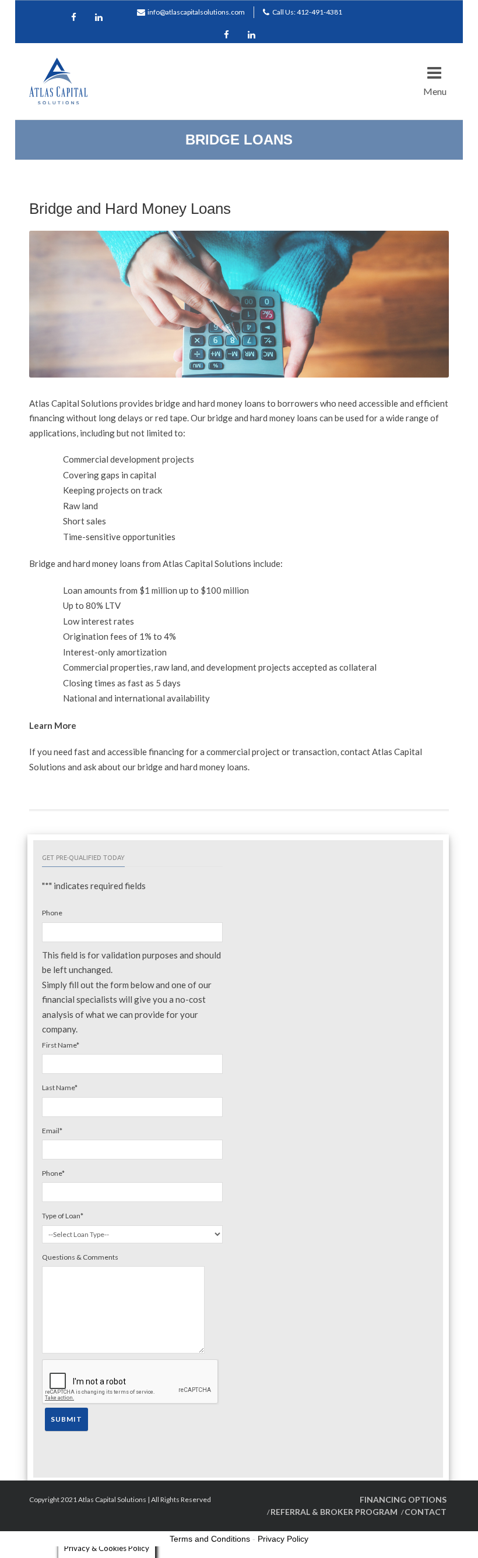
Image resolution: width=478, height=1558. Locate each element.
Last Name (60, 1087)
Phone (52, 912)
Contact (426, 1512)
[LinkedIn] (251, 35)
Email (52, 1130)
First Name (60, 1045)
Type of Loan (62, 1215)
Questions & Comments (80, 1257)
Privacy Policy (283, 1538)
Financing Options (403, 1499)
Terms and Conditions (210, 1538)
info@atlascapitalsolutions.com (196, 12)
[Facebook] (226, 35)
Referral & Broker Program (334, 1512)
